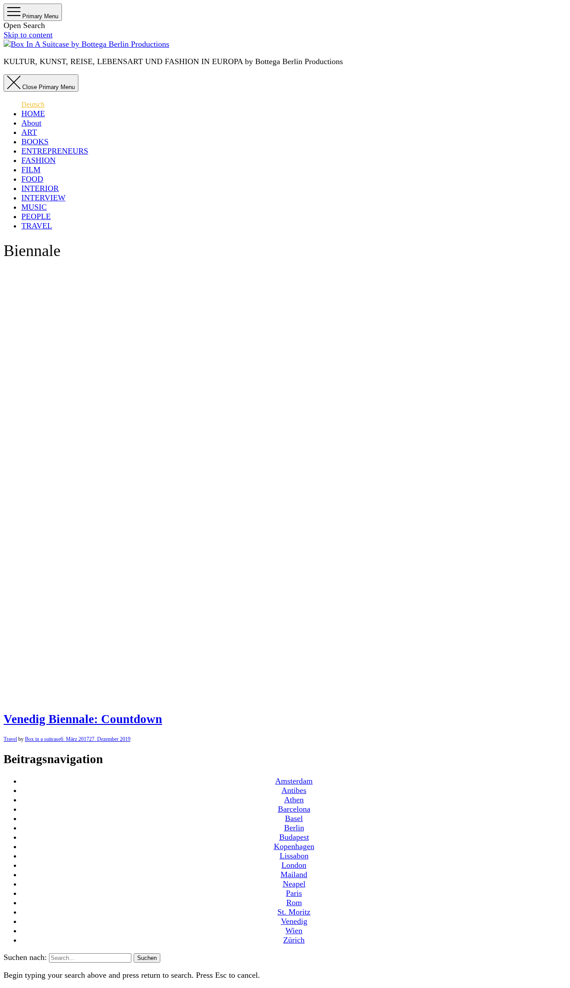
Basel (294, 818)
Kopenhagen (294, 846)
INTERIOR (40, 188)
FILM (31, 169)
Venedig (294, 921)
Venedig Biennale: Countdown (83, 719)
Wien (293, 930)
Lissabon (294, 855)
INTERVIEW (43, 197)
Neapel (294, 883)
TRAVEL (36, 225)
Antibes (293, 790)
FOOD (32, 179)
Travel (10, 739)
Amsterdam (294, 781)
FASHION (38, 160)
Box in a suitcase (43, 739)
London (293, 865)
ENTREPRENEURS (54, 150)
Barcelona (294, 809)
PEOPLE (36, 216)
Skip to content (28, 34)
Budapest (294, 837)
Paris (294, 893)
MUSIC (34, 207)
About (31, 122)
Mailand (294, 874)
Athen (294, 799)
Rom (294, 902)
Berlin (294, 827)
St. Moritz (293, 911)
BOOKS (35, 141)
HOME (33, 113)
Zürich (294, 939)
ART (29, 132)
